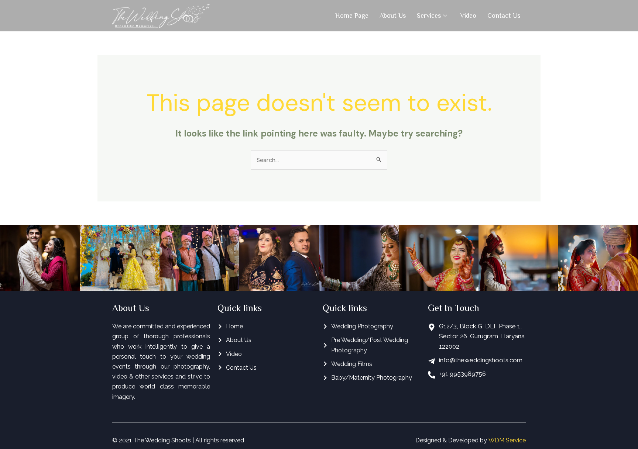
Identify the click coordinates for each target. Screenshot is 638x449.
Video (468, 15)
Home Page (351, 15)
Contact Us (503, 15)
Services (429, 15)
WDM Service (507, 440)
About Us (393, 15)
